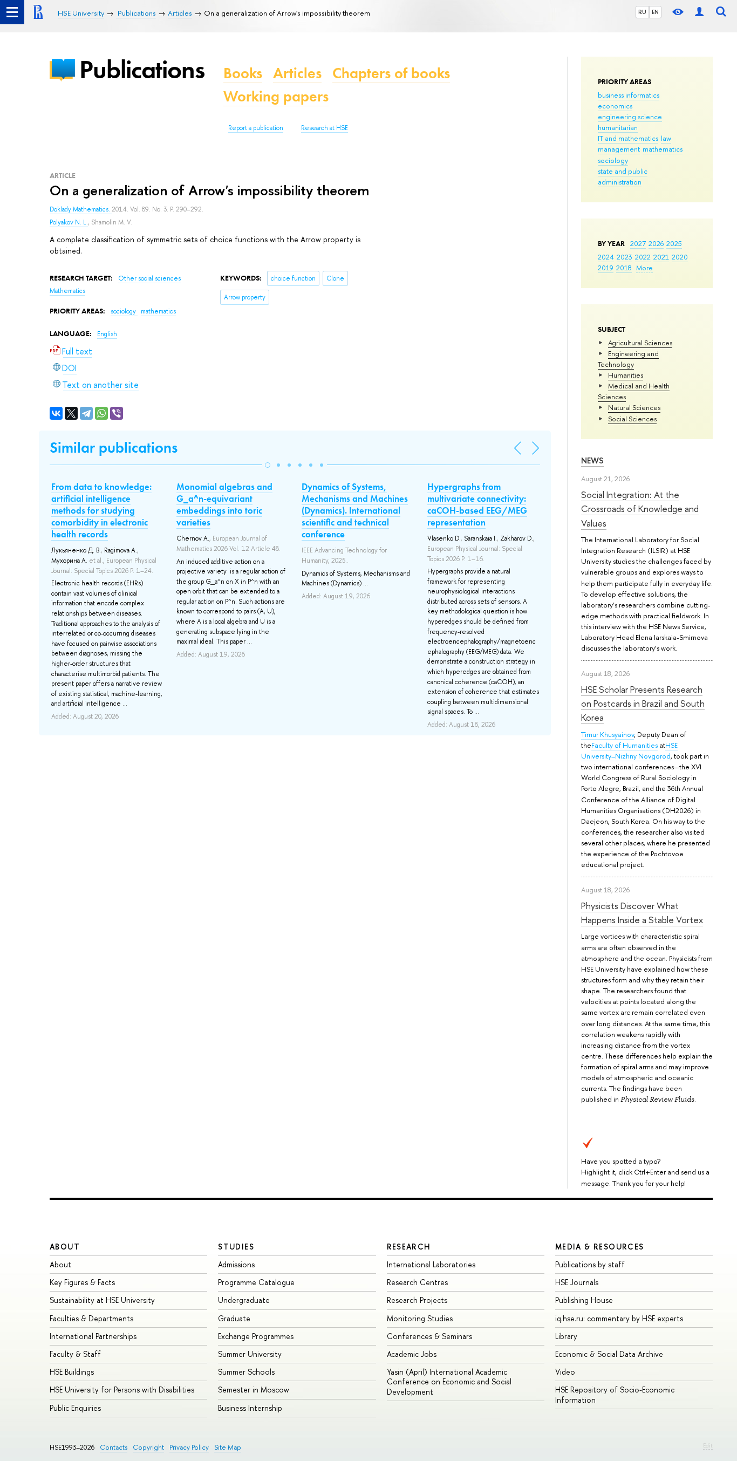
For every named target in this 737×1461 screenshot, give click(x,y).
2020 (680, 257)
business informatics (628, 95)
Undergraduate (244, 1300)
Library (566, 1336)
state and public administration (622, 176)
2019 (605, 267)
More (644, 267)
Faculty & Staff (75, 1354)
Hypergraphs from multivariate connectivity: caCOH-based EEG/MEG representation (477, 504)
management (619, 149)
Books (242, 73)
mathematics (663, 149)
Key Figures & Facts (82, 1282)
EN (655, 12)
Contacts (113, 1447)
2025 (674, 243)
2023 (624, 257)
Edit (708, 1445)
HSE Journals (576, 1282)
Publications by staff (590, 1264)
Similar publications (114, 447)
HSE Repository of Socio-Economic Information (614, 1394)
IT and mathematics (628, 138)
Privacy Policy (189, 1447)
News (592, 460)
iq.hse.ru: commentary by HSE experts (619, 1318)
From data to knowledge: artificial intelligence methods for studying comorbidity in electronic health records (101, 510)
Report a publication (255, 128)
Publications (141, 69)
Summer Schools (246, 1372)
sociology (613, 160)
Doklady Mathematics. (81, 209)
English (107, 334)
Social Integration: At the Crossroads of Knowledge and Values (640, 508)
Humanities (625, 375)
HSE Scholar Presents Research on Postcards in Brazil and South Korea (643, 703)
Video (565, 1372)
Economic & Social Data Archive (609, 1354)
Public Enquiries (75, 1408)
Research (409, 1246)
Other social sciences (149, 278)
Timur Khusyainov (607, 734)
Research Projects (417, 1300)
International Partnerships (93, 1336)
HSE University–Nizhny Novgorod (629, 750)
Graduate (234, 1318)
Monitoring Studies (420, 1318)
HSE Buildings (72, 1372)
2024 (606, 257)
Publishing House (584, 1300)
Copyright (148, 1447)
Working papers (276, 96)
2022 (643, 257)
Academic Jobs (411, 1354)
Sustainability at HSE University (102, 1300)
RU (642, 12)
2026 (656, 243)
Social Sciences (632, 419)
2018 (624, 267)
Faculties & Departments (91, 1318)
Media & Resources (599, 1246)
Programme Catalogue (256, 1282)
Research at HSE (324, 128)
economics (615, 106)
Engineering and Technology (628, 359)
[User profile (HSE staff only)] (699, 12)
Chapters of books (391, 73)
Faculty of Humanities (624, 745)
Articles (297, 73)
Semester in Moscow (253, 1389)
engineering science (630, 116)
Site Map (227, 1447)
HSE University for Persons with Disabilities (122, 1389)
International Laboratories (431, 1264)
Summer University (250, 1354)
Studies (236, 1246)
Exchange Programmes (256, 1336)
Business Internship (250, 1408)
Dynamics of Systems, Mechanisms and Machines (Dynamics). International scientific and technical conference (355, 510)
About (65, 1246)
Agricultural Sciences (640, 342)
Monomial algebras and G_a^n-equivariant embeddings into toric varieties (224, 504)
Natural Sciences (634, 407)
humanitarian (618, 127)
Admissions (236, 1264)
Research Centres (417, 1282)
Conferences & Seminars (429, 1336)
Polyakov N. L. (69, 222)
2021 (661, 257)
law (666, 138)
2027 (638, 243)
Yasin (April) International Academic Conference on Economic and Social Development (449, 1381)
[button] (267, 465)
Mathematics (67, 290)
